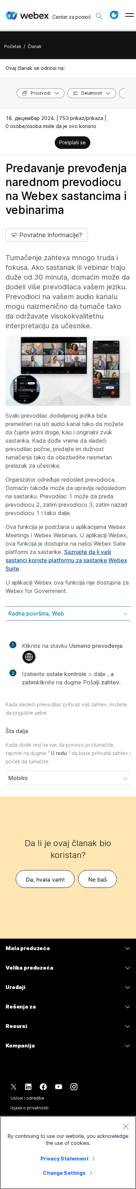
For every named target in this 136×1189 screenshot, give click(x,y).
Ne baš (97, 879)
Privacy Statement (64, 1159)
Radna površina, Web (36, 613)
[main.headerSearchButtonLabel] (99, 14)
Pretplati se (72, 142)
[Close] (125, 1126)
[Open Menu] (129, 15)
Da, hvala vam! (45, 879)
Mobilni (18, 777)
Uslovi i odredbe (27, 1098)
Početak (12, 46)
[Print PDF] (49, 143)
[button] (114, 15)
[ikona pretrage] (99, 16)
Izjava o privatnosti (29, 1107)
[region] (68, 1152)
